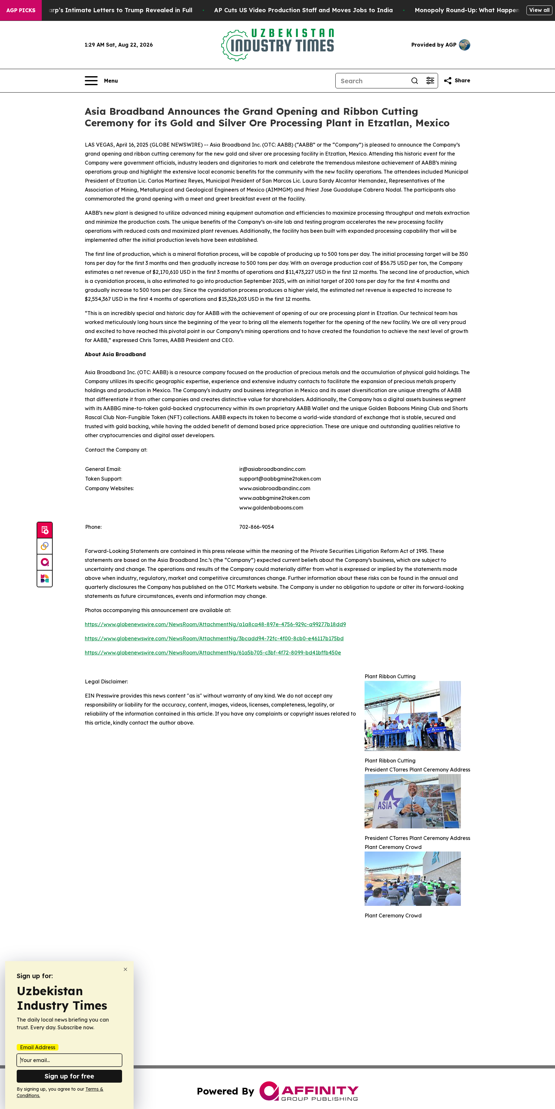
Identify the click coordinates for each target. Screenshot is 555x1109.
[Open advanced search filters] (430, 80)
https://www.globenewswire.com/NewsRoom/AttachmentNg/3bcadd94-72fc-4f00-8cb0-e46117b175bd (214, 638)
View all (539, 10)
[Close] (125, 969)
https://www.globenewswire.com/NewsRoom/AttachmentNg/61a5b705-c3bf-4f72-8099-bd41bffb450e (213, 652)
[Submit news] (44, 530)
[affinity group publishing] (44, 562)
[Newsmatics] (44, 579)
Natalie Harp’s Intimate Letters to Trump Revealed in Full (106, 10)
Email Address (37, 1047)
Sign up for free (69, 1076)
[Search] (414, 80)
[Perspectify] (44, 546)
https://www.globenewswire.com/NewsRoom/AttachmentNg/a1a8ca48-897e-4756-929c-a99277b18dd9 (215, 624)
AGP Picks (20, 10)
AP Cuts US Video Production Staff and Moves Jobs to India (303, 10)
